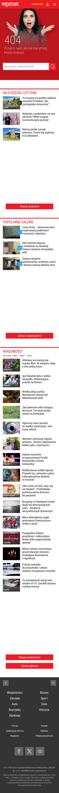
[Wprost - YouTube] (40, 751)
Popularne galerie (18, 222)
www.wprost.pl (23, 785)
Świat (22, 356)
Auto (15, 704)
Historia (44, 710)
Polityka (7, 356)
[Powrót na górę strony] (53, 683)
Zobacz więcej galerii (30, 335)
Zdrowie (15, 698)
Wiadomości (12, 351)
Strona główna (29, 666)
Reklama (44, 731)
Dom (44, 704)
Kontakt (44, 726)
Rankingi (14, 715)
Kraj (15, 356)
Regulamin (14, 736)
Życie (29, 356)
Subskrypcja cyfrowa (14, 731)
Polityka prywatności (44, 736)
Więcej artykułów (29, 206)
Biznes (44, 692)
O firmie (15, 726)
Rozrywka (15, 710)
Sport (44, 698)
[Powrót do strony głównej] (6, 683)
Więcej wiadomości (29, 657)
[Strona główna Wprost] (10, 4)
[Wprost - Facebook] (19, 751)
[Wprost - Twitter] (29, 751)
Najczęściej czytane (20, 93)
